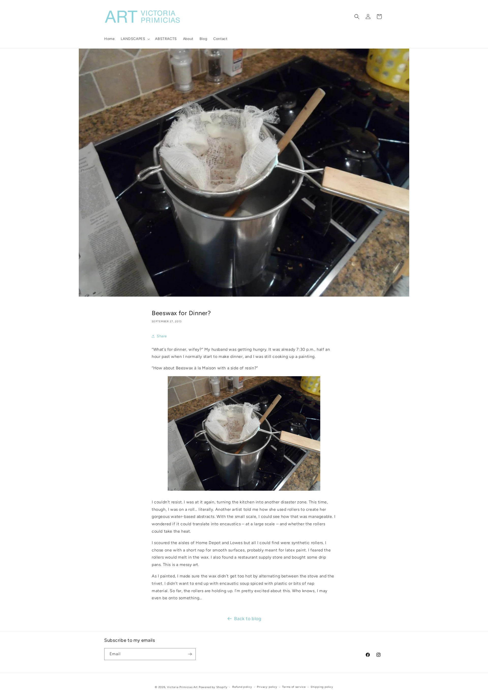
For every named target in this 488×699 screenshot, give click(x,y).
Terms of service (294, 687)
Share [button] (162, 336)
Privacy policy (267, 687)
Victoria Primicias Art (182, 687)
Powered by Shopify (213, 687)
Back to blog (247, 618)
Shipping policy (322, 687)
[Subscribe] (189, 654)
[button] (135, 39)
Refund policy (242, 687)
